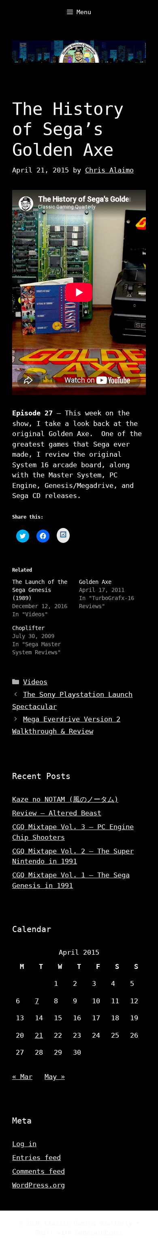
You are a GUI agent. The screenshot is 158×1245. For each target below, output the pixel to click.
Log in (24, 1144)
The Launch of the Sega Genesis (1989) (39, 590)
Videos (35, 682)
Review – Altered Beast (56, 813)
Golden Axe (95, 582)
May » (55, 1077)
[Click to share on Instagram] (63, 535)
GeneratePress (99, 1232)
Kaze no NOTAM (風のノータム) (65, 799)
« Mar (22, 1077)
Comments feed (38, 1171)
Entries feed (36, 1157)
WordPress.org (38, 1185)
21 (39, 1035)
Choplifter (28, 628)
